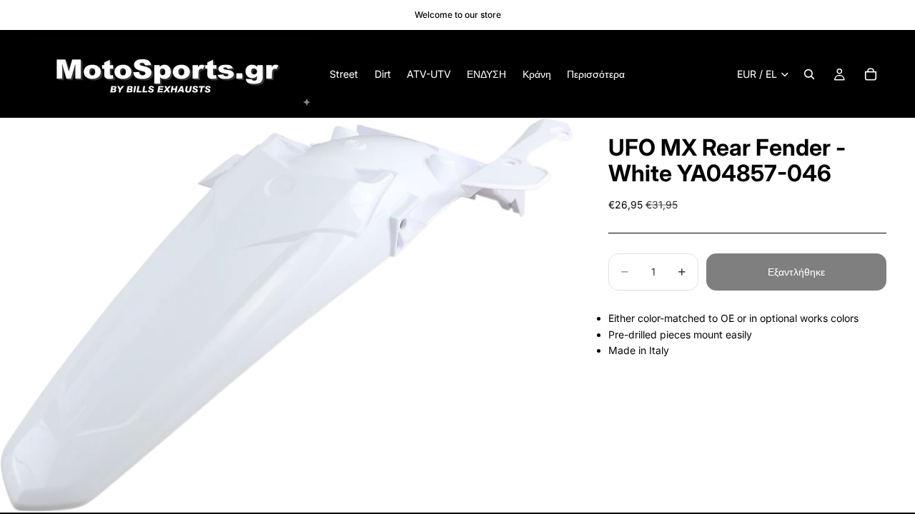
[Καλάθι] (870, 74)
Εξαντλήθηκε (796, 272)
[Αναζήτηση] (809, 74)
